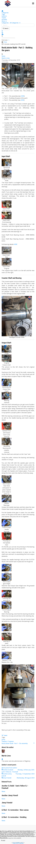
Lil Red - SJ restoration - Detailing (14, 817)
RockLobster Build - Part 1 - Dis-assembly (15, 743)
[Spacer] (6, 567)
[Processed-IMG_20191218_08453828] (18, 75)
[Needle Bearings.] (6, 498)
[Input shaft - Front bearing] (6, 215)
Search (6, 28)
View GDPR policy (18, 843)
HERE (22, 96)
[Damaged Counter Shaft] (17, 316)
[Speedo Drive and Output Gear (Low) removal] (6, 426)
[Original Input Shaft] (6, 174)
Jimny (3, 739)
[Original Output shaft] (6, 358)
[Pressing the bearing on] (6, 594)
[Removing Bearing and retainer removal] (6, 441)
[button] (18, 21)
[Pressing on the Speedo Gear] (6, 536)
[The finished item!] (18, 686)
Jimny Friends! (7, 803)
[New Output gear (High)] (6, 577)
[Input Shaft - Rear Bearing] (6, 204)
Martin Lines (6, 58)
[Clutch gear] (6, 627)
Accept (3, 840)
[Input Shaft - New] (6, 250)
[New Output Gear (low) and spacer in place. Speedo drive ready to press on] (6, 479)
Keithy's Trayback (8, 741)
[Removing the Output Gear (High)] (6, 382)
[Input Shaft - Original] (6, 262)
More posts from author (9, 768)
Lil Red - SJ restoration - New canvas (15, 810)
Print (5, 42)
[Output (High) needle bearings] (6, 522)
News (3, 56)
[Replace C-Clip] (6, 655)
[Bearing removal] (6, 396)
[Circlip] (6, 349)
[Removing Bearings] (6, 162)
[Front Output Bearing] (6, 605)
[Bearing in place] (6, 636)
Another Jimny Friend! (10, 795)
